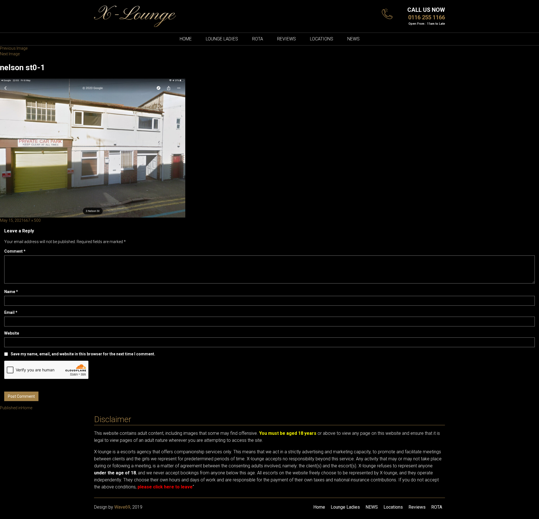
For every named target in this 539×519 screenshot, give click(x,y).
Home (186, 39)
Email (10, 312)
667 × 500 (32, 220)
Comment (15, 251)
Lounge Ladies (222, 39)
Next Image (10, 54)
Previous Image (14, 48)
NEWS (353, 39)
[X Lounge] (135, 16)
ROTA (257, 39)
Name (11, 291)
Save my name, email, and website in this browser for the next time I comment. (83, 354)
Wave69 (122, 507)
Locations (321, 39)
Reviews (286, 39)
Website (11, 333)
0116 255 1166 (426, 17)
